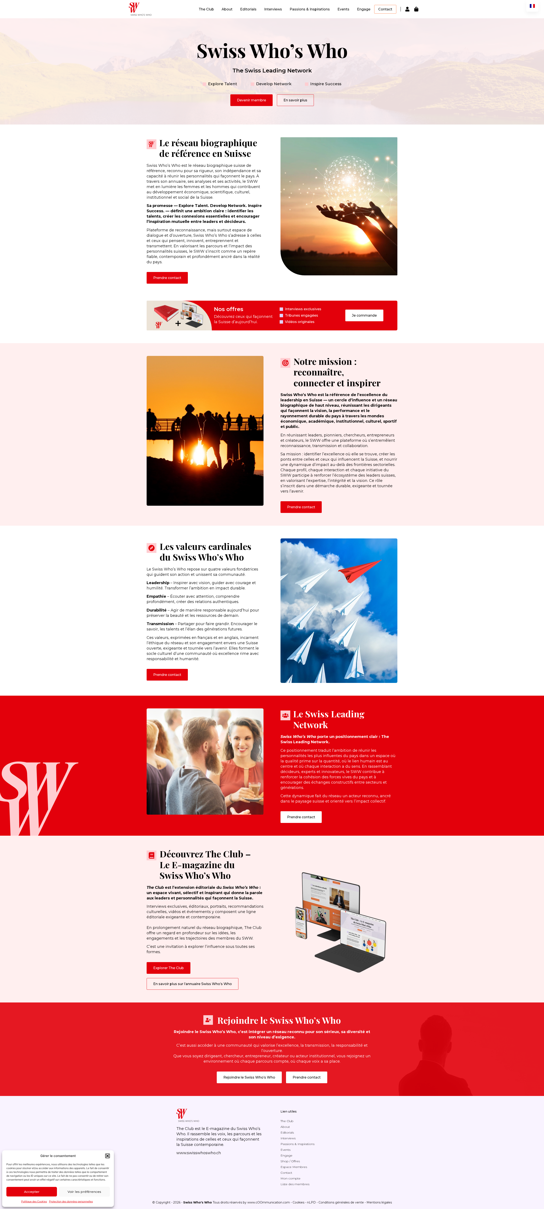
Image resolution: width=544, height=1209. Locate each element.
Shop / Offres (290, 1161)
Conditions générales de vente (341, 1202)
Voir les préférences (84, 1192)
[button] (107, 1156)
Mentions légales (379, 1202)
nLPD (311, 1202)
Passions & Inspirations (310, 9)
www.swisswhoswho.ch (198, 1153)
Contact (385, 9)
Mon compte (290, 1178)
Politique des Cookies (34, 1201)
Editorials (248, 9)
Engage (363, 9)
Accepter (32, 1192)
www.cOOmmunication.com (268, 1202)
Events (343, 9)
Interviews (273, 9)
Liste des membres (294, 1184)
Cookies (298, 1202)
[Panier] (416, 9)
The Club (206, 9)
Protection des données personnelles (71, 1201)
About (227, 9)
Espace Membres (293, 1167)
